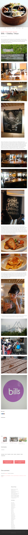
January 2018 (12, 503)
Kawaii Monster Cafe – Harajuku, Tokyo (8, 462)
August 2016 (12, 519)
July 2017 (12, 509)
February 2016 (13, 525)
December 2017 (13, 504)
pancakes (18, 454)
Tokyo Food (3, 455)
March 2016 (12, 524)
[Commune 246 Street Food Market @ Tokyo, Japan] (23, 439)
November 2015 (13, 528)
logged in (6, 473)
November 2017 (13, 505)
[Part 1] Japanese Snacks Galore (19, 462)
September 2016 (13, 518)
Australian (2, 454)
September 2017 (13, 507)
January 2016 (12, 526)
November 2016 (13, 516)
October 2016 (13, 517)
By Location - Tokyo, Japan (12, 31)
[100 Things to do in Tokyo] (5, 439)
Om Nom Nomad (14, 11)
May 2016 (12, 522)
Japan (12, 454)
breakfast (9, 454)
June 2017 (12, 510)
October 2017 (13, 506)
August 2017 (12, 508)
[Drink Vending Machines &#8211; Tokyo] (14, 439)
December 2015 (13, 527)
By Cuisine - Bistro (4, 31)
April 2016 (12, 523)
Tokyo (21, 454)
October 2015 (13, 529)
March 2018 (12, 502)
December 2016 (13, 515)
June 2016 (12, 521)
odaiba (15, 454)
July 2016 (12, 520)
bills (6, 454)
